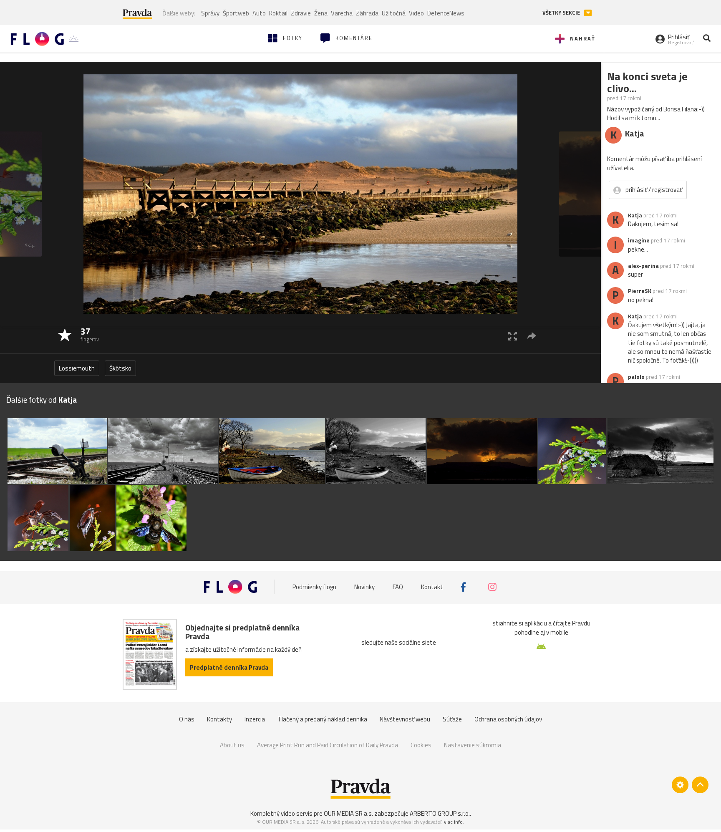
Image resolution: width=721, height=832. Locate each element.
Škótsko (120, 368)
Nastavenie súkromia (472, 745)
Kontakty (219, 719)
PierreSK (639, 291)
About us (232, 745)
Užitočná (394, 13)
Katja (635, 215)
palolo (636, 377)
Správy (210, 13)
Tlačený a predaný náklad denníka (322, 719)
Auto (259, 13)
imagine (639, 240)
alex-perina (643, 266)
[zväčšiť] (512, 335)
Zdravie (301, 13)
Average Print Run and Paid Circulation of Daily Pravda (327, 745)
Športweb (236, 13)
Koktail (278, 13)
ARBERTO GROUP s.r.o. (440, 813)
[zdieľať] (531, 335)
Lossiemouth (77, 368)
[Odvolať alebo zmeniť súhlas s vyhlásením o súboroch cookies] (680, 785)
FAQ (398, 587)
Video (416, 13)
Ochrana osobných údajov (508, 719)
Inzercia (255, 719)
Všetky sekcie (561, 13)
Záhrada (367, 13)
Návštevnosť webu (405, 719)
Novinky (364, 587)
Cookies (421, 745)
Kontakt (432, 587)
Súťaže (452, 719)
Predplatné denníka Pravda (229, 667)
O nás (186, 719)
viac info (453, 822)
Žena (321, 13)
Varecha (342, 13)
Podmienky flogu (314, 587)
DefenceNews (445, 13)
